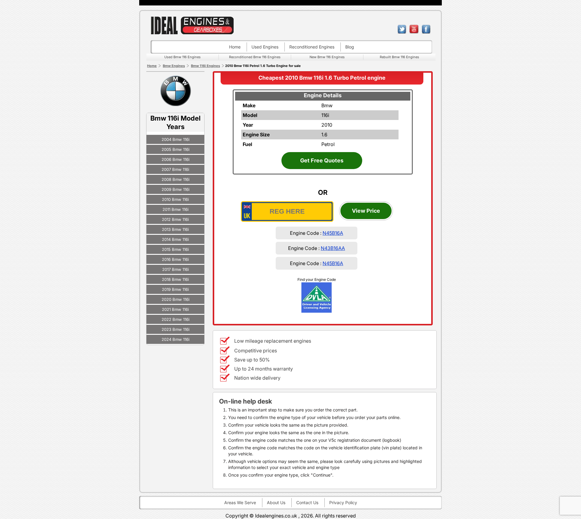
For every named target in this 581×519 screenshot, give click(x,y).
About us (276, 502)
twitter (401, 29)
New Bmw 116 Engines (327, 57)
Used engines (264, 46)
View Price (366, 211)
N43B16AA (333, 248)
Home (235, 46)
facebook (426, 29)
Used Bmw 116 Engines (182, 57)
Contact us (307, 502)
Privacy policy (343, 502)
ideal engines (192, 25)
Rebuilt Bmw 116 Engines (399, 57)
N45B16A (333, 233)
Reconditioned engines (311, 46)
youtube (414, 29)
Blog (349, 46)
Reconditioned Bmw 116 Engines (255, 57)
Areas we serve (240, 502)
